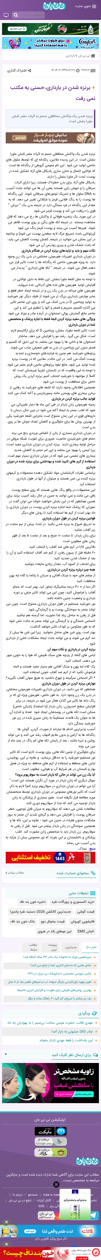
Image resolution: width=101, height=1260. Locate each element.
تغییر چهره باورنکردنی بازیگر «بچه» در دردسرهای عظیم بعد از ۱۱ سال (49, 982)
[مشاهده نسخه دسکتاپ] (6, 15)
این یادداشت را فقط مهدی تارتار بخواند (66, 1040)
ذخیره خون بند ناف (32, 902)
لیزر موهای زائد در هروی (54, 931)
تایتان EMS (86, 931)
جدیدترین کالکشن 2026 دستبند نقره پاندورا (40, 912)
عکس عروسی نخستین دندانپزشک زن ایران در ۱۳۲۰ (59, 973)
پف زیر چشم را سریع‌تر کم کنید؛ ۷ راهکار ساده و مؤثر (59, 998)
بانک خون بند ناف (22, 921)
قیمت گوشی (85, 912)
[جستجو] (16, 15)
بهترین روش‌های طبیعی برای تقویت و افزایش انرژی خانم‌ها (54, 990)
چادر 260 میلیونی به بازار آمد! (72, 1032)
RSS (41, 1206)
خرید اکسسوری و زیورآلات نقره (73, 902)
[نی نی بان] (54, 6)
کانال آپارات (44, 1200)
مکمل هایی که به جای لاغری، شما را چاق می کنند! (60, 965)
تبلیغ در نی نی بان (20, 1200)
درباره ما (18, 1194)
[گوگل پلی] (50, 1141)
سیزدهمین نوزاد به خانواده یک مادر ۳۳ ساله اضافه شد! (57, 957)
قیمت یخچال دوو (52, 921)
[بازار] (50, 1152)
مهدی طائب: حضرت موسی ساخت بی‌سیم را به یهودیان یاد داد (50, 1023)
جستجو (33, 1194)
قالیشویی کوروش (82, 921)
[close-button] (56, 1184)
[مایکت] (50, 1131)
